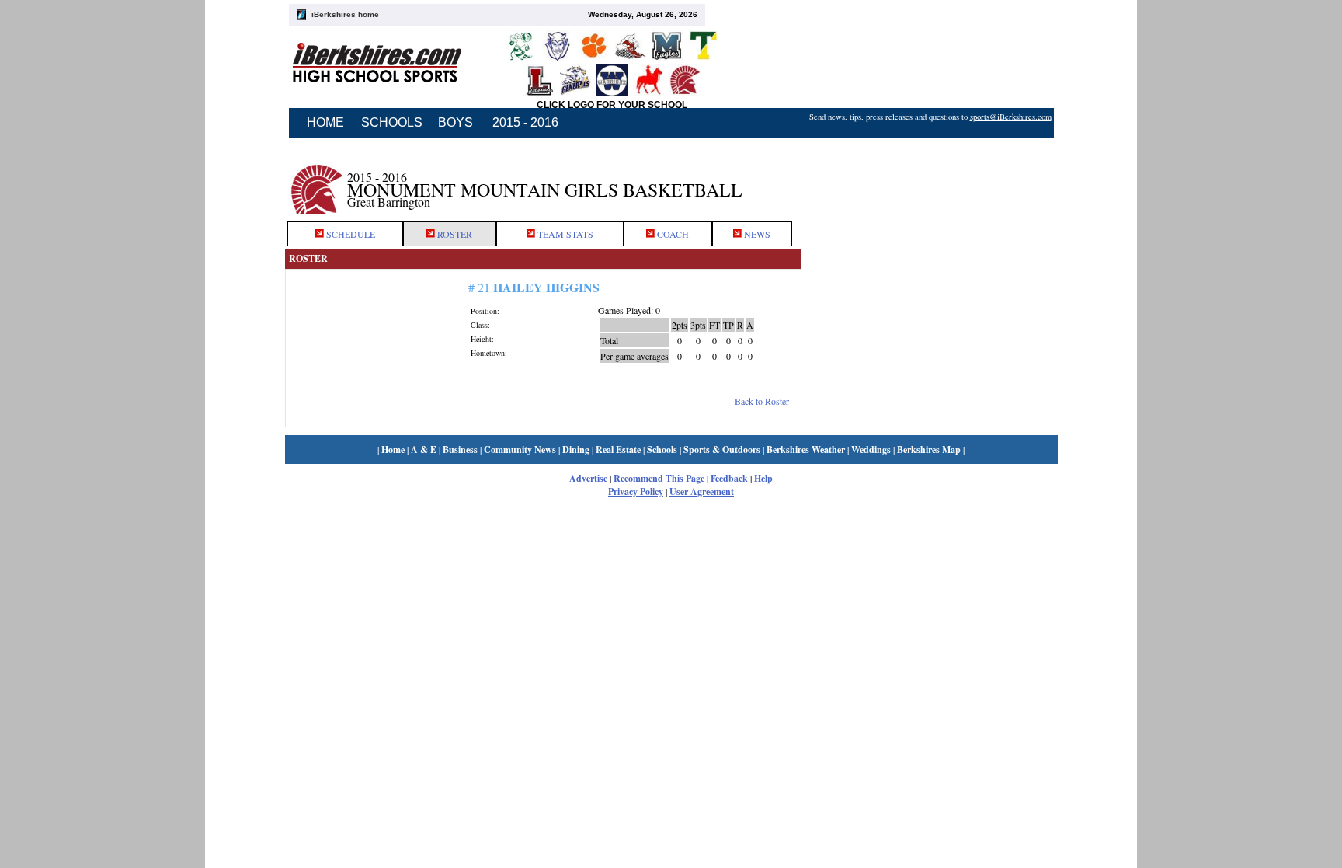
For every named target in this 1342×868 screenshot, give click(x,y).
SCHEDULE (350, 234)
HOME (325, 122)
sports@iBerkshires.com (1011, 116)
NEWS (757, 234)
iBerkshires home (345, 14)
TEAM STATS (565, 234)
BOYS (455, 122)
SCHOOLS (391, 122)
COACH (673, 234)
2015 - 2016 (525, 122)
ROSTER (454, 234)
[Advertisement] (929, 181)
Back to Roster (762, 401)
